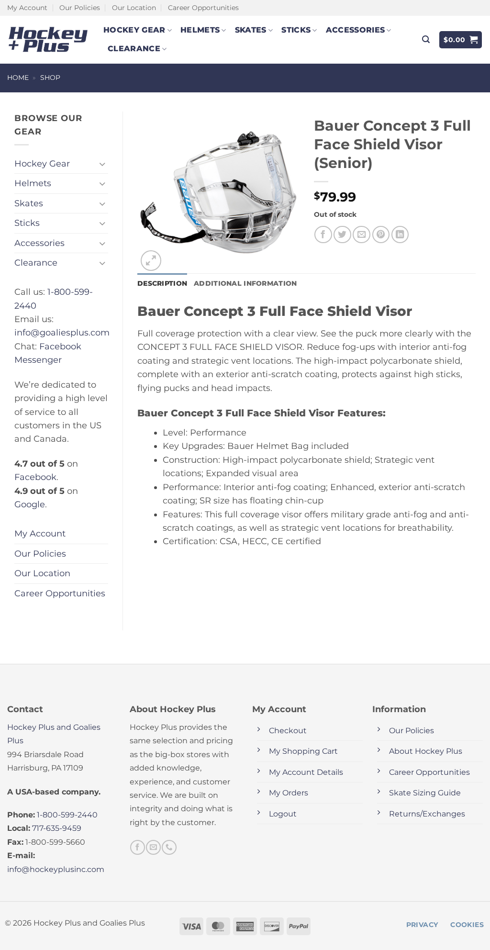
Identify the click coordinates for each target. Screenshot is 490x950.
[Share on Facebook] (323, 235)
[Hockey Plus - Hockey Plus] (48, 39)
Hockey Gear (134, 29)
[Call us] (169, 847)
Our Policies (79, 7)
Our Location (134, 7)
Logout (283, 813)
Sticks (296, 29)
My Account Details (306, 772)
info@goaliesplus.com (62, 332)
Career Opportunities (203, 7)
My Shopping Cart (303, 751)
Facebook (35, 477)
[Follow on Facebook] (137, 847)
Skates (251, 29)
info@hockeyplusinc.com (55, 869)
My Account (27, 7)
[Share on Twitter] (342, 235)
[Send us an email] (153, 847)
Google (29, 504)
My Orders (288, 792)
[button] (426, 39)
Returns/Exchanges (427, 813)
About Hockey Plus (425, 751)
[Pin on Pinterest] (381, 235)
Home (18, 77)
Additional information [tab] (245, 283)
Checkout (288, 730)
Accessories (355, 29)
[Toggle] (102, 163)
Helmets (200, 29)
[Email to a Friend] (361, 235)
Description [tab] (162, 283)
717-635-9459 (56, 828)
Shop (50, 77)
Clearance (134, 48)
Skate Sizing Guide (425, 792)
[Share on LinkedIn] (400, 235)
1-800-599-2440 (67, 814)
